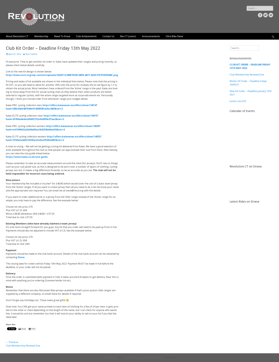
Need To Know (62, 36)
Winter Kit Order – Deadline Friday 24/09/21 (248, 83)
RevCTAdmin (31, 54)
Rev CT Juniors (128, 36)
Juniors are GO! (238, 101)
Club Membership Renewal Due (247, 74)
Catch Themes (170, 357)
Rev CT (121, 357)
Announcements (151, 36)
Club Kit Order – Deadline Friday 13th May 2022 (250, 66)
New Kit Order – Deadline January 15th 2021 (251, 93)
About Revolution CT (17, 36)
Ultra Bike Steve (174, 36)
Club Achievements (86, 36)
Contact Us (108, 36)
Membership (41, 36)
